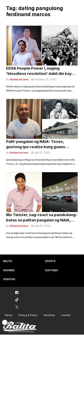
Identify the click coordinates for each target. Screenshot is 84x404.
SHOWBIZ (9, 270)
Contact (66, 315)
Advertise (49, 315)
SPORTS (50, 261)
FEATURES (51, 270)
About (8, 315)
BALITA (7, 261)
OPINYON (9, 279)
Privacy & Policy (27, 315)
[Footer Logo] (19, 326)
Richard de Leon (19, 79)
